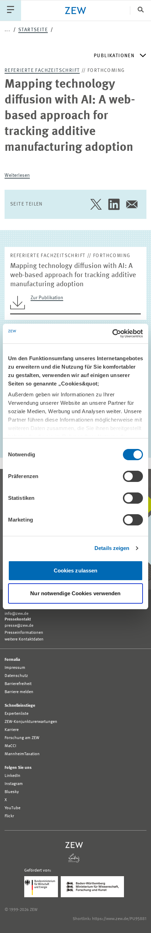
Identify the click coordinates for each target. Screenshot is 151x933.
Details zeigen (111, 548)
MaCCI (10, 746)
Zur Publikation (47, 297)
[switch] (133, 476)
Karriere (12, 730)
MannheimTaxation (22, 754)
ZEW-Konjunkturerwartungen (31, 722)
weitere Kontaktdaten (24, 639)
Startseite (33, 29)
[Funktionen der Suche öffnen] (140, 10)
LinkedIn (12, 776)
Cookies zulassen (76, 570)
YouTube (12, 808)
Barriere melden (19, 692)
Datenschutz (16, 676)
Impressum (15, 668)
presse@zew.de (19, 626)
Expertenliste (16, 714)
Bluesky (12, 792)
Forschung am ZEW (22, 738)
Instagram (14, 784)
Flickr (9, 816)
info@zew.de (16, 614)
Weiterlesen (17, 175)
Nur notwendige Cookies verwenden (75, 593)
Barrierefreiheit (18, 684)
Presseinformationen (24, 633)
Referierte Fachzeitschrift (42, 70)
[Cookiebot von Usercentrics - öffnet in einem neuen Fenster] (112, 333)
